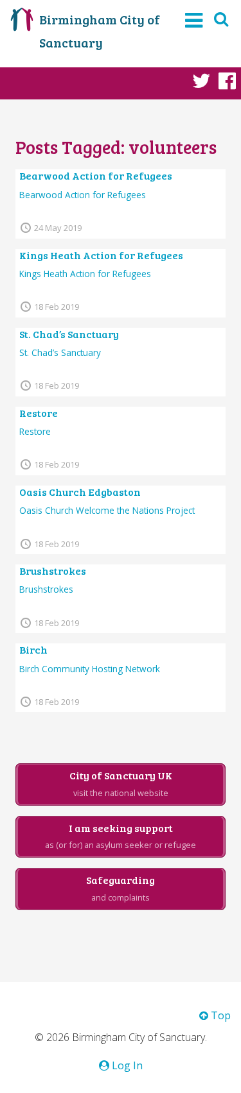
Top (219, 1015)
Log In (126, 1065)
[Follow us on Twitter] (201, 80)
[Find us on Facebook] (227, 80)
